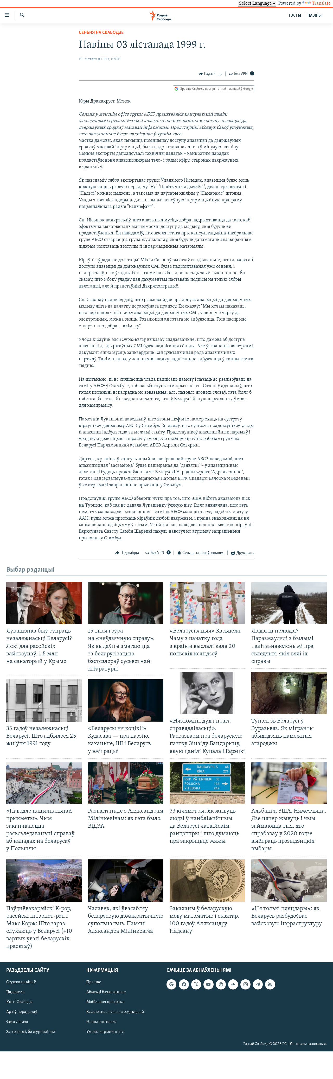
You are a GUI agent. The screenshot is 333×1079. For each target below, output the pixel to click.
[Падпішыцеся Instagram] (245, 984)
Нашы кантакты (101, 1022)
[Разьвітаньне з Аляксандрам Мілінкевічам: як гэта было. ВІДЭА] (125, 783)
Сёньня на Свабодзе (101, 32)
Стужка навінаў (21, 982)
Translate (321, 3)
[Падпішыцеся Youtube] (208, 984)
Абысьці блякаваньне (106, 992)
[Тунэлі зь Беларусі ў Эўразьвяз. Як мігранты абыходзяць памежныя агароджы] (289, 693)
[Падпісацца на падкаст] (221, 984)
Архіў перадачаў (21, 1012)
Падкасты (15, 992)
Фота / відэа (17, 1022)
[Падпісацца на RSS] (270, 984)
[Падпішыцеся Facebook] (184, 984)
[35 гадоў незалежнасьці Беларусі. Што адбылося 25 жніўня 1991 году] (44, 700)
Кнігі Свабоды (19, 1002)
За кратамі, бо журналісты (30, 1032)
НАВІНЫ (315, 16)
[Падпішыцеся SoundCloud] (233, 984)
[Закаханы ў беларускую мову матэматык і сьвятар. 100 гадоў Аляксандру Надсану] (207, 880)
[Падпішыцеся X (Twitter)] (196, 984)
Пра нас (93, 982)
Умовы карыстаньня (105, 1032)
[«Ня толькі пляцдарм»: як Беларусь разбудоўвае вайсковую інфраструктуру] (289, 880)
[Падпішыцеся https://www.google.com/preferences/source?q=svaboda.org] (171, 984)
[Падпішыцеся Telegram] (258, 984)
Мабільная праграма (105, 1002)
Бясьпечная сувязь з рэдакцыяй (115, 1012)
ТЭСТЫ (295, 16)
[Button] (211, 74)
